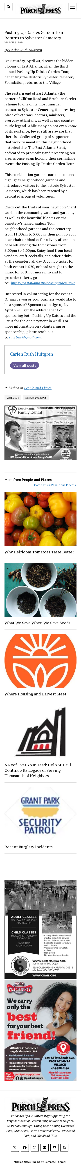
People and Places (38, 387)
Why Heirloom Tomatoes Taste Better (39, 552)
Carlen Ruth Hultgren (31, 354)
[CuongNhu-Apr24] (40, 977)
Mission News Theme (27, 1161)
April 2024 (13, 397)
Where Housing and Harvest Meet (35, 694)
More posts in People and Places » (55, 485)
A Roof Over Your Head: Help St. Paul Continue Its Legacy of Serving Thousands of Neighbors (37, 770)
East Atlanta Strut (35, 397)
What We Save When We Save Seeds (37, 622)
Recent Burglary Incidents (28, 846)
